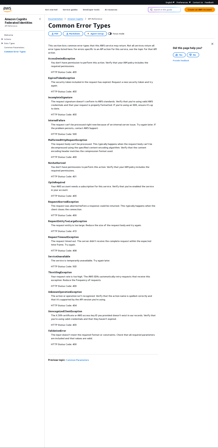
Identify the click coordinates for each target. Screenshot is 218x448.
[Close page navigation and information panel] (212, 44)
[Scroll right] (119, 9)
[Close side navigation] (40, 19)
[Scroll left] (43, 9)
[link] (95, 18)
